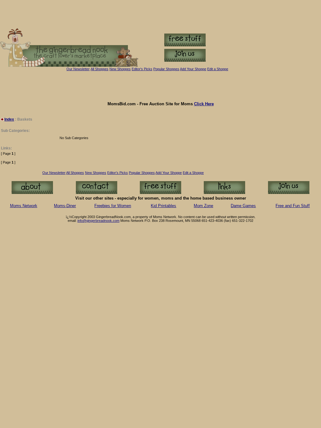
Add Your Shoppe (168, 173)
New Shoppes (120, 69)
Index (9, 119)
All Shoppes (99, 69)
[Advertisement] (160, 86)
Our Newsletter (78, 69)
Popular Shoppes (166, 69)
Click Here (204, 104)
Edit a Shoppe (217, 69)
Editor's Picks (142, 69)
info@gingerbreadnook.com (98, 220)
